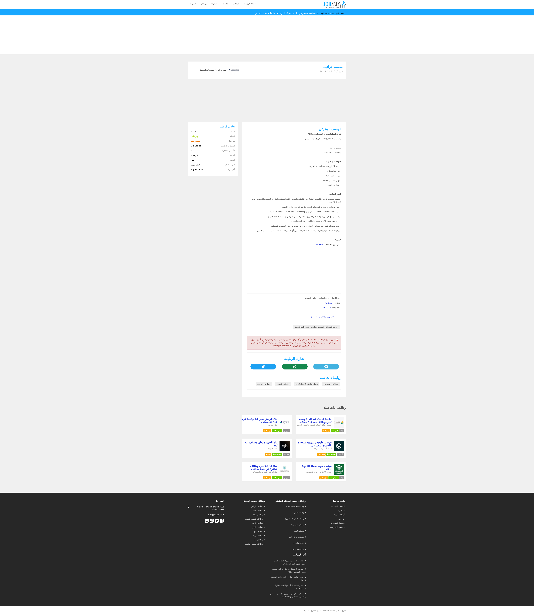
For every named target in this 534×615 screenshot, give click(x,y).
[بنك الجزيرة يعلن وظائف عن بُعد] (285, 450)
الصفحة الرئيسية (250, 3)
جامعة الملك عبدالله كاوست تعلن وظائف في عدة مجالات (315, 420)
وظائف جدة (258, 510)
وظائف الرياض (257, 506)
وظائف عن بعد (298, 549)
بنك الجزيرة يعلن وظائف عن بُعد (261, 444)
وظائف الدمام (263, 384)
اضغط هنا (319, 244)
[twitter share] (263, 366)
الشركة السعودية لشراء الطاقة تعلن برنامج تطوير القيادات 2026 (290, 562)
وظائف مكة (258, 514)
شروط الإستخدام (338, 523)
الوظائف (236, 3)
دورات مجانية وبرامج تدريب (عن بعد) (326, 316)
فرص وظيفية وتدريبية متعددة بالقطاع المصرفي (315, 444)
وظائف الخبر (257, 527)
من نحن (204, 3)
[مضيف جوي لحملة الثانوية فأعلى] (339, 474)
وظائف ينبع (258, 531)
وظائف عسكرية (297, 524)
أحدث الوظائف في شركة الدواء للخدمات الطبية (316, 327)
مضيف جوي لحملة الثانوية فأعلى (317, 467)
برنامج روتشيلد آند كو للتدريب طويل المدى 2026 (290, 587)
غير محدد (335, 430)
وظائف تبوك (258, 535)
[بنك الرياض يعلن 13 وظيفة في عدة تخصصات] (285, 427)
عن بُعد (268, 454)
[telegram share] (326, 366)
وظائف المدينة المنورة (254, 518)
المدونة (214, 3)
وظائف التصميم (331, 384)
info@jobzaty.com (216, 514)
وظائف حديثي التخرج (295, 537)
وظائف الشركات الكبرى (307, 384)
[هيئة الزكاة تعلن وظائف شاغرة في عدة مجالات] (285, 474)
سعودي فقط (277, 430)
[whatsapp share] (294, 366)
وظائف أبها (258, 539)
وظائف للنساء (283, 384)
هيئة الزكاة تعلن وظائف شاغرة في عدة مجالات (263, 467)
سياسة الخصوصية (337, 527)
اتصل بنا (193, 3)
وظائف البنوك (298, 543)
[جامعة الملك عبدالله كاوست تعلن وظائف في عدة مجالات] (339, 427)
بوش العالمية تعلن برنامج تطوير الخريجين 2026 (288, 578)
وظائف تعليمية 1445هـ (295, 506)
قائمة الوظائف (323, 13)
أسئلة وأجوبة (339, 514)
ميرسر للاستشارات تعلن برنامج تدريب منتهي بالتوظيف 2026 (289, 570)
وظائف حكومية (298, 512)
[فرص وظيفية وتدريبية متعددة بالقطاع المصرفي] (339, 450)
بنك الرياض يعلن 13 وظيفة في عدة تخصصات (259, 420)
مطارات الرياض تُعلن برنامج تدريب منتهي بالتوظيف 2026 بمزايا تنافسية (288, 595)
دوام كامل (326, 430)
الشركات (224, 3)
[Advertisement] (450, 34)
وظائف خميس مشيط (254, 544)
